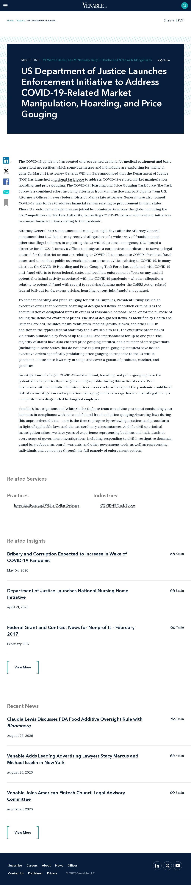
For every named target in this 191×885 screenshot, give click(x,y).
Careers (31, 865)
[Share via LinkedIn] (6, 160)
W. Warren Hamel (54, 60)
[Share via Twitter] (6, 171)
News (59, 865)
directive (26, 248)
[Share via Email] (6, 192)
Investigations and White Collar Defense (67, 408)
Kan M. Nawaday (79, 60)
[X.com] (167, 865)
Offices (72, 865)
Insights (20, 20)
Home (10, 20)
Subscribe (15, 865)
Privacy (52, 873)
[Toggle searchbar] (184, 5)
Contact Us (16, 873)
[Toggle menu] (5, 5)
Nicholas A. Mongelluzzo (135, 60)
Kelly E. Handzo (101, 60)
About (46, 865)
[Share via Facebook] (6, 181)
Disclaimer (35, 873)
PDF (181, 20)
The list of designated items (104, 318)
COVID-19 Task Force (117, 505)
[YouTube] (177, 865)
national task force (69, 179)
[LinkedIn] (157, 865)
